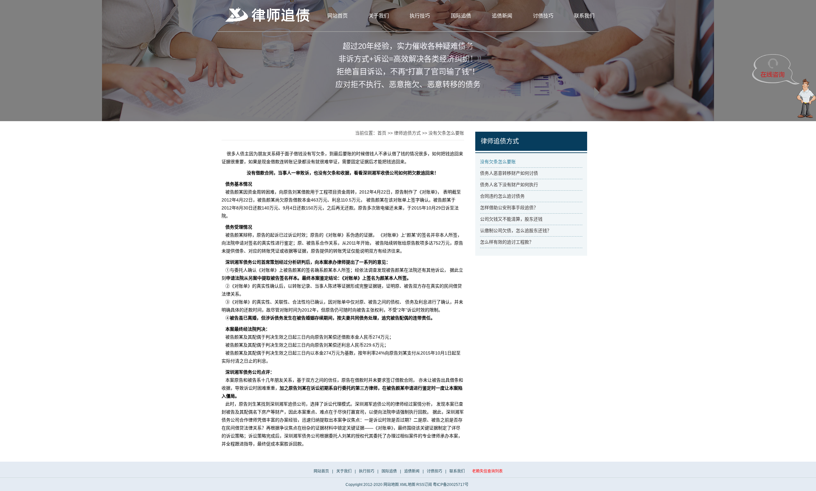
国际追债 (461, 15)
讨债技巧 (543, 15)
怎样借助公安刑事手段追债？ (509, 207)
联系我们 (584, 15)
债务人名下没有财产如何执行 (509, 184)
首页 (381, 133)
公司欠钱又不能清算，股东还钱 (511, 219)
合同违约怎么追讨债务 (502, 196)
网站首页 (337, 15)
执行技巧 (420, 15)
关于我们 (378, 15)
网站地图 (391, 484)
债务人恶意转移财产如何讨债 (509, 173)
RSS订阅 (424, 484)
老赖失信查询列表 (487, 471)
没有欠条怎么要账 (446, 133)
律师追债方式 (407, 133)
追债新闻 (502, 15)
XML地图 (407, 484)
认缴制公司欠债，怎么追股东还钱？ (515, 230)
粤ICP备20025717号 (451, 484)
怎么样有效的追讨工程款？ (507, 242)
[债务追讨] (269, 14)
